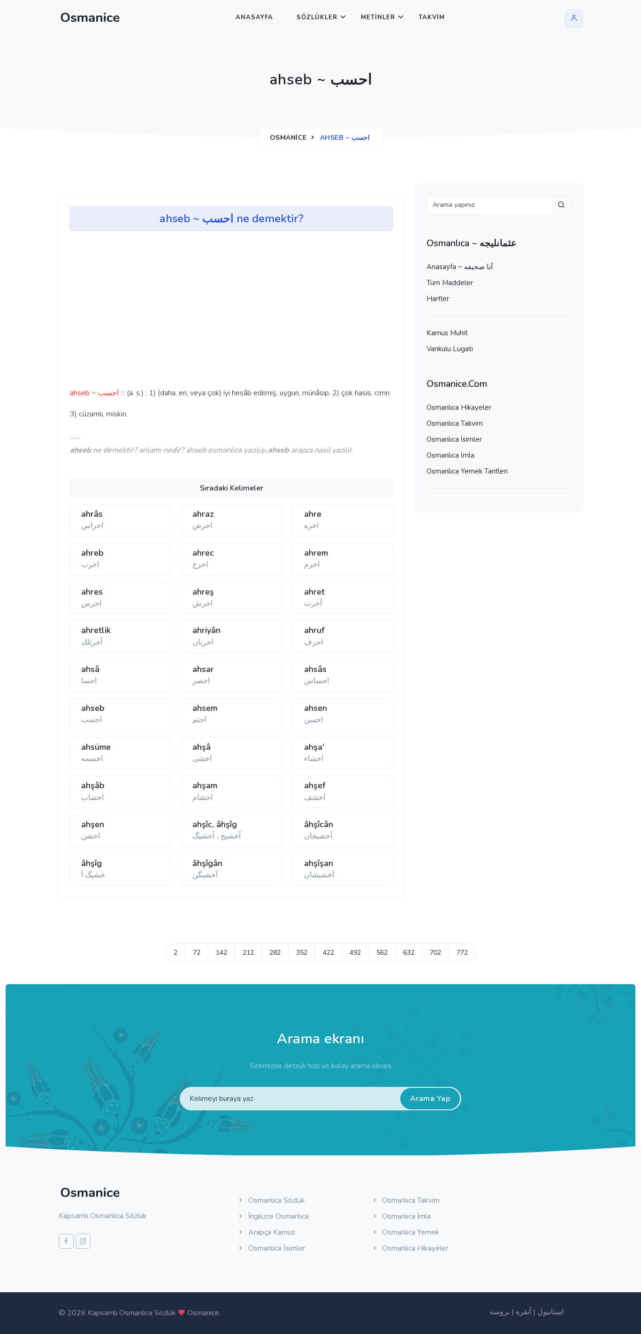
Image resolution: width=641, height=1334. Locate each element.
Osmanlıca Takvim (455, 423)
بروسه (499, 1312)
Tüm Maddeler (450, 282)
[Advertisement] (215, 312)
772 (462, 952)
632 (408, 952)
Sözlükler (317, 17)
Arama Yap (430, 1098)
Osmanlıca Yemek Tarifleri (467, 471)
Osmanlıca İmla (450, 455)
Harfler (438, 298)
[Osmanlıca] (90, 17)
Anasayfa (254, 17)
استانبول (550, 1312)
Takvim (432, 17)
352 (301, 952)
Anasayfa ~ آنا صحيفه (460, 266)
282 (275, 952)
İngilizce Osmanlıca (277, 1216)
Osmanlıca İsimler (454, 439)
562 (382, 952)
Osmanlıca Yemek (409, 1232)
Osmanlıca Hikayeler (459, 407)
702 (435, 952)
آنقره (523, 1312)
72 (196, 952)
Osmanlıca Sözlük (275, 1200)
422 (328, 952)
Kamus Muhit (447, 333)
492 (355, 952)
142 (221, 952)
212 (248, 952)
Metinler (378, 17)
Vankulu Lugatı (450, 349)
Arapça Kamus (270, 1232)
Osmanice (288, 137)
